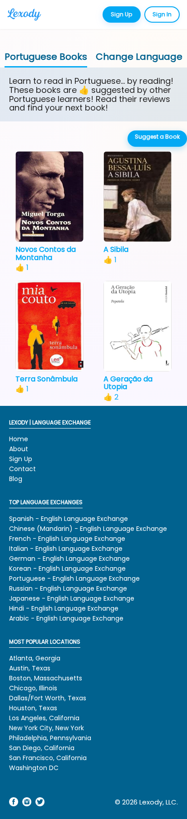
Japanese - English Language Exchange (71, 598)
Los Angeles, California (44, 718)
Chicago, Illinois (33, 688)
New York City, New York (46, 728)
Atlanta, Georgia (34, 658)
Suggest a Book (157, 136)
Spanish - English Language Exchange (68, 518)
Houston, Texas (33, 708)
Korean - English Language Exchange (67, 568)
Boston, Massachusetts (45, 678)
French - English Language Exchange (67, 538)
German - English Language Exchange (69, 558)
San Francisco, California (48, 758)
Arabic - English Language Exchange (66, 618)
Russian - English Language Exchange (68, 588)
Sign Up (122, 14)
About (18, 449)
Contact (22, 469)
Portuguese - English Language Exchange (74, 578)
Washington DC (34, 768)
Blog (15, 479)
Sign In (162, 14)
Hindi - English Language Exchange (63, 608)
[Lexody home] (30, 14)
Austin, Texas (29, 668)
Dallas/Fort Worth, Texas (47, 698)
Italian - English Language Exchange (66, 548)
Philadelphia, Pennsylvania (50, 738)
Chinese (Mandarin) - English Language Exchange (88, 528)
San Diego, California (41, 748)
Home (18, 439)
